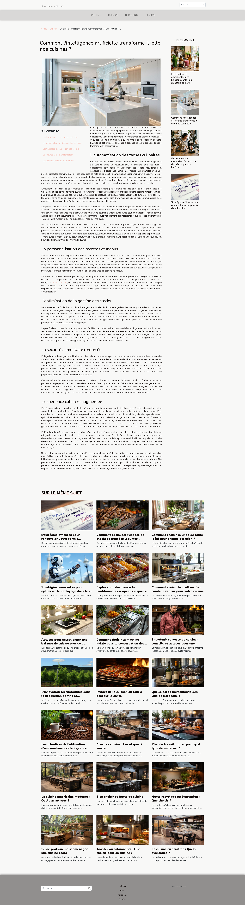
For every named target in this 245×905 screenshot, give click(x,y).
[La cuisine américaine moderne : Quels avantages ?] (67, 777)
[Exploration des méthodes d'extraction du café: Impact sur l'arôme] (185, 143)
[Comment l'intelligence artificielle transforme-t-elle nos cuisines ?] (185, 102)
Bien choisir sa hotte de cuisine (119, 797)
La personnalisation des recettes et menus (63, 143)
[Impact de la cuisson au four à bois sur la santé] (122, 672)
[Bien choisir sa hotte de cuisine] (122, 777)
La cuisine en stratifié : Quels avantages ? (174, 851)
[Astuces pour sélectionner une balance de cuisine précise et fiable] (67, 620)
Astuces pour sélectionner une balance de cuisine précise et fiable (64, 643)
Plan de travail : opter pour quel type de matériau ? (176, 746)
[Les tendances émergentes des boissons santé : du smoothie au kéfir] (185, 58)
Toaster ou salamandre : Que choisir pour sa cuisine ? (118, 851)
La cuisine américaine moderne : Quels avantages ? (65, 799)
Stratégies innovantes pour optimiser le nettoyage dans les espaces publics (65, 591)
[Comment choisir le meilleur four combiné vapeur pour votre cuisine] (178, 567)
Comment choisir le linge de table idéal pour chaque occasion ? (177, 537)
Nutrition (95, 15)
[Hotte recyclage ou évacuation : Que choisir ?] (178, 777)
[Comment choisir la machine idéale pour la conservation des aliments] (122, 620)
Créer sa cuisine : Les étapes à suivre (119, 746)
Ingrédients (131, 15)
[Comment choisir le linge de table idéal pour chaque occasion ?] (178, 515)
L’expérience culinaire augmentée (58, 160)
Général (150, 15)
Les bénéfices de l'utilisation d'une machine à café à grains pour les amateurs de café (63, 748)
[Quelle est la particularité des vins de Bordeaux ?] (178, 672)
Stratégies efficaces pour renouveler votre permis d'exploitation (185, 205)
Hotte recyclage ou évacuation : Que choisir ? (176, 799)
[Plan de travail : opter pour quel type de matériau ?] (178, 725)
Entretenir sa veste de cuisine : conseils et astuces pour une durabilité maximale (175, 643)
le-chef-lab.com (59, 282)
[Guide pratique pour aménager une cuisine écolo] (67, 829)
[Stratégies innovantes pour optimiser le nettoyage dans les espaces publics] (67, 567)
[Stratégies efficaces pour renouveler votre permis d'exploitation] (185, 186)
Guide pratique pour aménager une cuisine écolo (64, 851)
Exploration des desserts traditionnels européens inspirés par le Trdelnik (121, 591)
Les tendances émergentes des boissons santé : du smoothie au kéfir (181, 78)
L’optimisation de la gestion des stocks (61, 149)
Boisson (113, 15)
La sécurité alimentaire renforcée (58, 155)
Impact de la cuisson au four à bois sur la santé (119, 694)
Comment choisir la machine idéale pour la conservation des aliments (120, 643)
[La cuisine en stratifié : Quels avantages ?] (178, 829)
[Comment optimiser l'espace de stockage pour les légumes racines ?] (122, 515)
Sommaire (52, 131)
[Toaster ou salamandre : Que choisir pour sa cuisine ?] (122, 829)
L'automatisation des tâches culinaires (60, 137)
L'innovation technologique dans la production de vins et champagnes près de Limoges (65, 696)
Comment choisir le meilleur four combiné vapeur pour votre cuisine (178, 589)
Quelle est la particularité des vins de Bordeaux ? (175, 694)
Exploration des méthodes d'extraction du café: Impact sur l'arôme (183, 163)
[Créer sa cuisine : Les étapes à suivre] (122, 725)
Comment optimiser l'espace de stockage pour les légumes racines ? (120, 539)
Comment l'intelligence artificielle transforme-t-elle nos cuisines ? (184, 120)
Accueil (43, 29)
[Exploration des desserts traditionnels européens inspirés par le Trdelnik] (122, 567)
